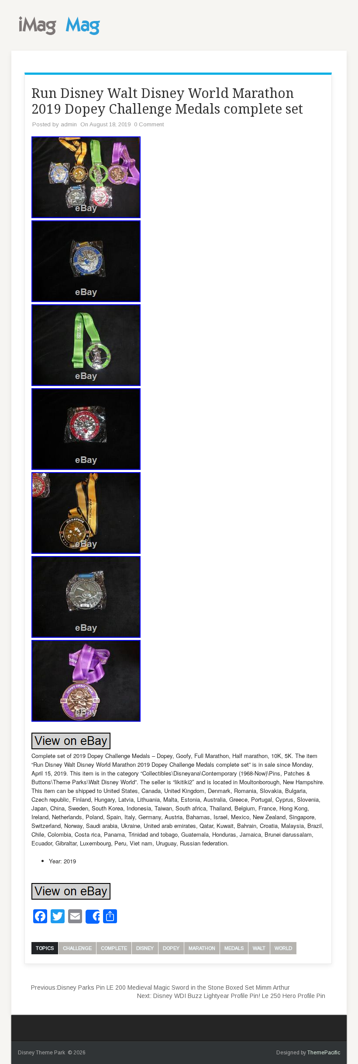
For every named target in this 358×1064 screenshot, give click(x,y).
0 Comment (149, 124)
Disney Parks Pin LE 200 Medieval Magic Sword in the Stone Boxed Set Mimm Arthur (160, 987)
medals (234, 948)
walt (259, 948)
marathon (202, 948)
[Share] (92, 917)
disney (145, 948)
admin (69, 124)
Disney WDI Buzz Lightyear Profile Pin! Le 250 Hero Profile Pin (231, 995)
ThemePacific (323, 1053)
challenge (77, 948)
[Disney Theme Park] (61, 38)
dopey (171, 948)
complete (114, 948)
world (283, 948)
